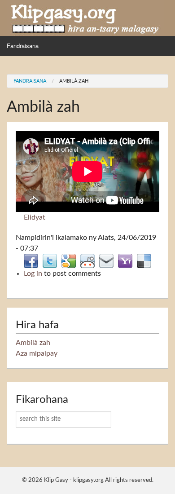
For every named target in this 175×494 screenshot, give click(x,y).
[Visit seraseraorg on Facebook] (31, 260)
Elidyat (34, 217)
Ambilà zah (73, 81)
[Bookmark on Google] (68, 260)
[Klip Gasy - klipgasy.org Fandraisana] (85, 17)
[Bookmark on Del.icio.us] (144, 260)
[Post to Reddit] (87, 260)
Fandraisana (23, 45)
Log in (33, 273)
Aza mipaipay (36, 353)
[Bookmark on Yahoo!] (125, 260)
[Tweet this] (50, 260)
